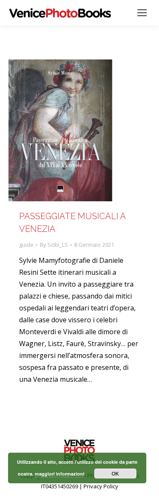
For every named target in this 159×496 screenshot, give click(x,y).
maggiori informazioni (59, 474)
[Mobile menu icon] (142, 12)
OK (115, 473)
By (54, 244)
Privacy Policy (101, 486)
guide (26, 244)
